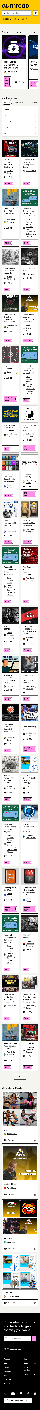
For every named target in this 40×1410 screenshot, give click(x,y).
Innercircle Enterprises (31, 327)
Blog (5, 1363)
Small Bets (8, 1384)
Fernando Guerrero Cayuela (30, 1049)
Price (6, 127)
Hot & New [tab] (33, 102)
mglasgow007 (12, 1242)
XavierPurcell (12, 1134)
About (6, 1375)
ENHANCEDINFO (14, 72)
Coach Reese (9, 486)
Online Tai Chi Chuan (30, 435)
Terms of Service (27, 1368)
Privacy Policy (29, 1374)
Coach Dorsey (12, 373)
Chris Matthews (13, 1296)
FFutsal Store (10, 172)
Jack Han (10, 686)
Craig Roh (30, 274)
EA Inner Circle (31, 481)
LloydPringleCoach (12, 435)
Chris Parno (11, 1006)
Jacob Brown (31, 171)
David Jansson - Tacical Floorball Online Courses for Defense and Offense (31, 228)
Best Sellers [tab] (19, 102)
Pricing (6, 1367)
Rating (6, 133)
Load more (20, 1077)
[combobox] (18, 13)
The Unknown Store (10, 737)
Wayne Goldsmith (11, 278)
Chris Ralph (11, 532)
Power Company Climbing (10, 635)
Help (25, 1359)
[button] (35, 1140)
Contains (7, 121)
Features (7, 1371)
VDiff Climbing (29, 787)
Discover (7, 1359)
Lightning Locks (31, 734)
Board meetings (30, 1363)
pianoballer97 (12, 326)
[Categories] (35, 13)
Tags (5, 115)
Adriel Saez (11, 1188)
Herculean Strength (31, 530)
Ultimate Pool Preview (31, 836)
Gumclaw (7, 1380)
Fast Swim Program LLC (11, 222)
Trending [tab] (6, 102)
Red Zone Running (30, 579)
